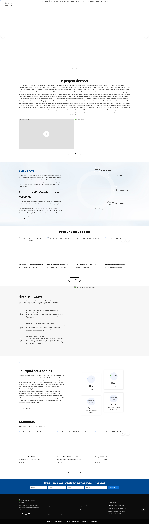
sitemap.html (94, 521)
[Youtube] (29, 514)
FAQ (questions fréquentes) (56, 515)
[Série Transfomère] (110, 203)
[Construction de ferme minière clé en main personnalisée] (97, 169)
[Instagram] (26, 514)
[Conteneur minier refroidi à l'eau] (110, 175)
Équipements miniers (84, 509)
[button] (3, 36)
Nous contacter (111, 4)
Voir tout (23, 218)
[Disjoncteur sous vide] (97, 208)
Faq (91, 4)
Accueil (40, 4)
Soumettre (112, 487)
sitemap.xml (85, 521)
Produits (62, 4)
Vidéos (70, 4)
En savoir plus (24, 408)
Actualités (78, 4)
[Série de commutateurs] (116, 189)
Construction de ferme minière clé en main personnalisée (88, 504)
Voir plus (74, 154)
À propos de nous (51, 4)
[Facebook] (19, 514)
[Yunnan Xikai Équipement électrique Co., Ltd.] (10, 4)
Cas (86, 4)
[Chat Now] (143, 509)
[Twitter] (23, 514)
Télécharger (99, 4)
